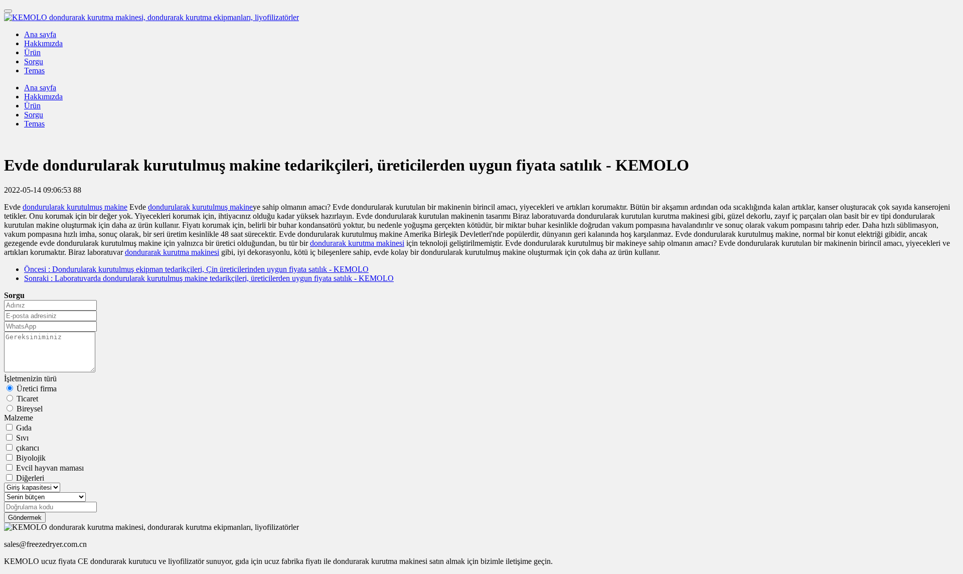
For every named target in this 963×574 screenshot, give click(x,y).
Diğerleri (30, 478)
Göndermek (25, 517)
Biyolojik (31, 458)
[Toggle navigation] (8, 11)
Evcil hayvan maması (50, 468)
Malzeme (18, 417)
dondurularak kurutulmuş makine (75, 207)
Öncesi (196, 269)
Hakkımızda (43, 43)
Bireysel (30, 408)
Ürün (32, 52)
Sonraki (209, 278)
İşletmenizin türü (30, 378)
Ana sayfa (40, 34)
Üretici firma (37, 388)
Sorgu (33, 61)
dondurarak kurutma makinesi (357, 243)
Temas (34, 70)
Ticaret (27, 398)
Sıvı (22, 438)
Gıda (24, 427)
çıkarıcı (27, 448)
